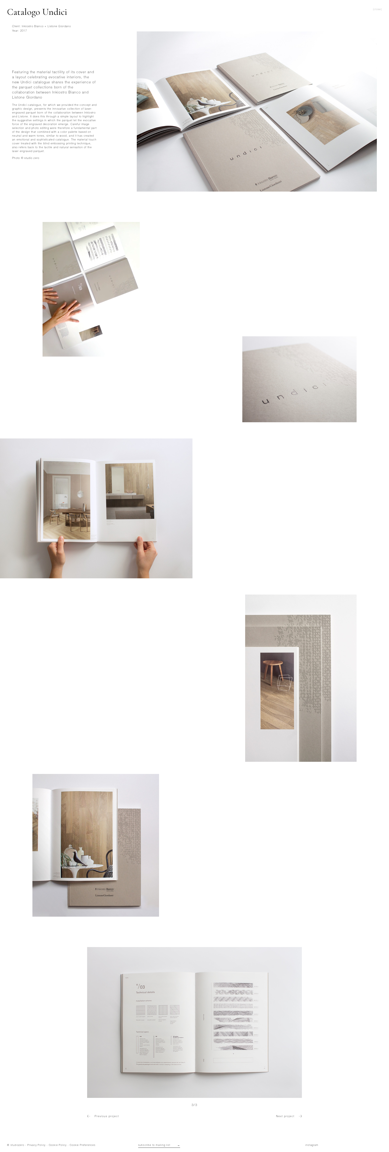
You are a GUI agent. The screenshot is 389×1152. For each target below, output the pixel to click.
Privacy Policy (36, 1145)
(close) (377, 9)
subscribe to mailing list (159, 1145)
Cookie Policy (58, 1145)
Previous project (106, 1116)
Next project (286, 1116)
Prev (140, 1022)
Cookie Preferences (82, 1145)
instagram (311, 1145)
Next (248, 1022)
